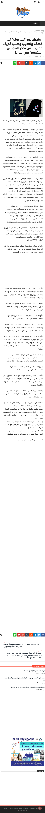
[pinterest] (19, 63)
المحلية (38, 30)
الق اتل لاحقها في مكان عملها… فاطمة (34, 671)
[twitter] (39, 63)
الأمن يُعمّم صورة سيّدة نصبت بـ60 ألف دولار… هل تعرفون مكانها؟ (28, 687)
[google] (23, 63)
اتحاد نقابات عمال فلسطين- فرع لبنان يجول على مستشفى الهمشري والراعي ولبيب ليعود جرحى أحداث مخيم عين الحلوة (24, 654)
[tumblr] (27, 63)
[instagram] (35, 2)
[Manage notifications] (40, 808)
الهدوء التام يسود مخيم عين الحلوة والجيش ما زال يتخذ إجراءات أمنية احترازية (21, 644)
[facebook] (43, 63)
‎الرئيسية (43, 30)
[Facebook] (43, 2)
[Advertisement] (22, 84)
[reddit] (31, 63)
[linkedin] (35, 63)
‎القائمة (36, 23)
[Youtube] (39, 2)
